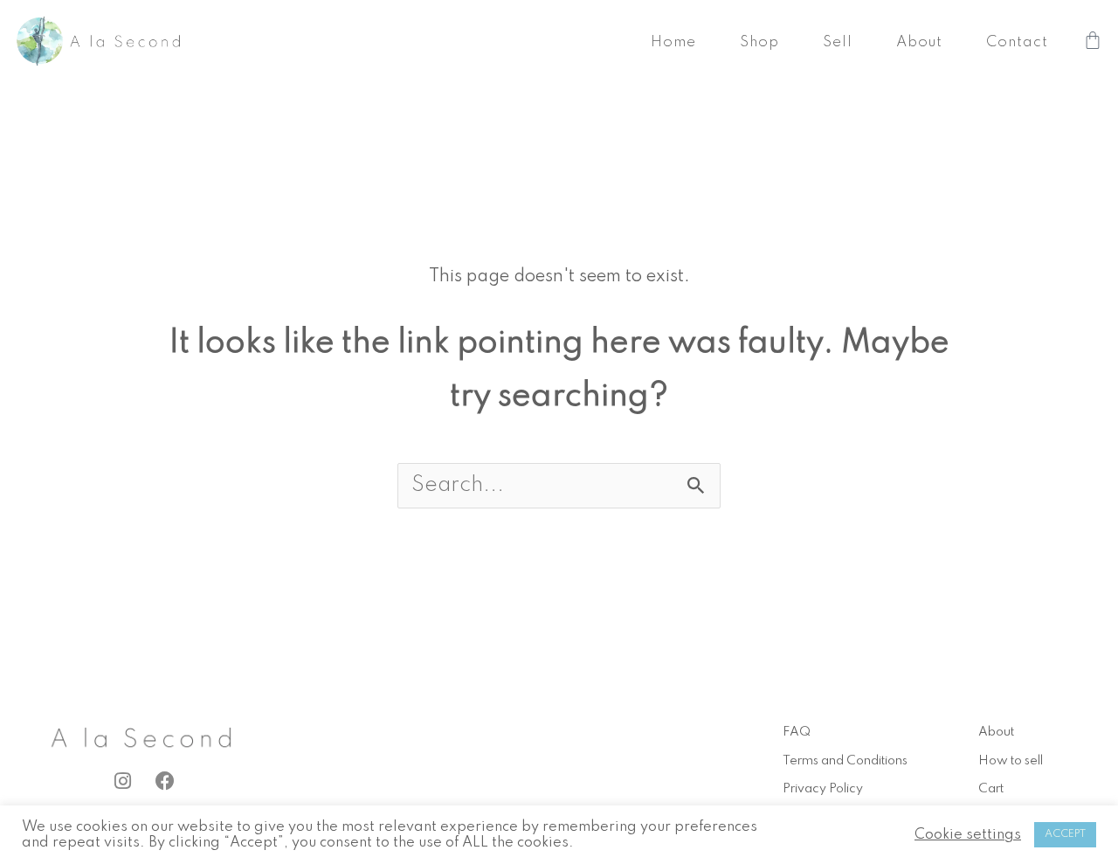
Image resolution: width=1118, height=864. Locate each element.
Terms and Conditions (845, 761)
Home (673, 42)
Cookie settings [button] (967, 834)
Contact (1017, 42)
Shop (759, 42)
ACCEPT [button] (1065, 834)
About (919, 42)
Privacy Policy (823, 789)
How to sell (1010, 761)
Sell (837, 42)
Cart (991, 789)
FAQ (797, 732)
